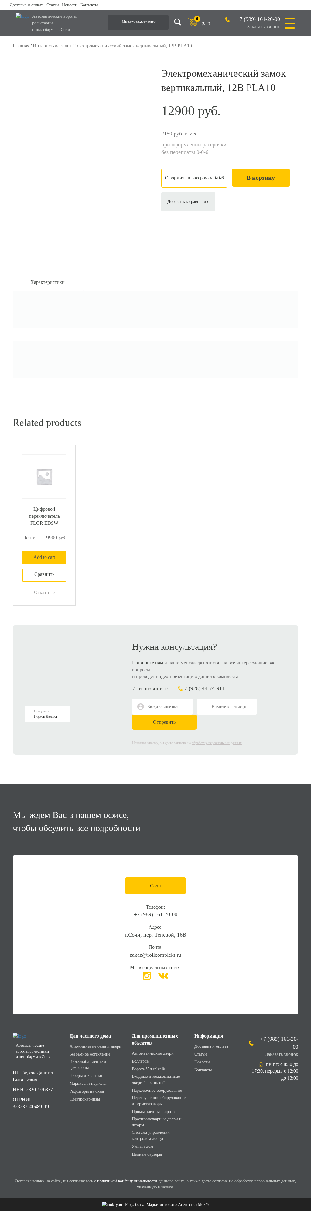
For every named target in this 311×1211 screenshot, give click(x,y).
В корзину (261, 177)
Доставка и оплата (26, 5)
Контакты (89, 5)
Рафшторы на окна (87, 1091)
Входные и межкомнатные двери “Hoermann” (156, 1079)
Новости (69, 5)
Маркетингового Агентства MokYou (169, 1204)
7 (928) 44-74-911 (204, 688)
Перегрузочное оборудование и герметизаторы (159, 1100)
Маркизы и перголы (88, 1083)
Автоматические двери (153, 1053)
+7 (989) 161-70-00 (155, 914)
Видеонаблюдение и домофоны (88, 1064)
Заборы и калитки (86, 1075)
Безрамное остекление (90, 1054)
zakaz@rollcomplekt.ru (155, 955)
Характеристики (47, 282)
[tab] (47, 282)
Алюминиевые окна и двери (95, 1046)
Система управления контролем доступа (150, 1135)
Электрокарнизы (85, 1099)
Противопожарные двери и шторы (157, 1122)
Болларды (140, 1061)
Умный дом (142, 1146)
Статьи (52, 5)
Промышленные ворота (153, 1111)
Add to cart (44, 557)
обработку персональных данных (217, 743)
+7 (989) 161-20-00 (258, 19)
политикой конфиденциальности (127, 1181)
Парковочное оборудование (157, 1090)
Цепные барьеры (147, 1154)
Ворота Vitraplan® (148, 1069)
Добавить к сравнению (188, 201)
